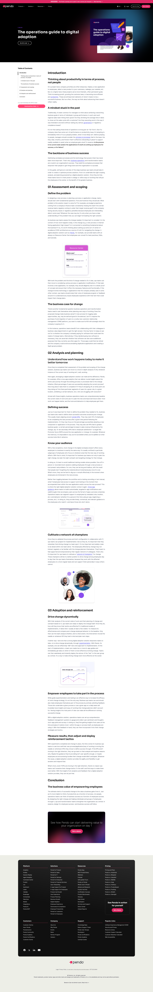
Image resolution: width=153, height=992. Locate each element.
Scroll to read (23, 43)
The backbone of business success (30, 84)
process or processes (83, 137)
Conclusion (22, 96)
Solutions (30, 6)
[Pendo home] (8, 6)
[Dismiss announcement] (151, 1)
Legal (57, 969)
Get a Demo (146, 6)
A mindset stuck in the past (28, 80)
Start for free (135, 6)
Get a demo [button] (76, 831)
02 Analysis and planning (25, 90)
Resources (40, 6)
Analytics (25, 870)
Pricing (50, 6)
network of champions (84, 554)
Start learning (97, 1)
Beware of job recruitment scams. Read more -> (76, 982)
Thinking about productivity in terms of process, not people (31, 76)
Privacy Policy (63, 969)
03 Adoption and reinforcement (27, 93)
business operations (77, 160)
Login (127, 6)
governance (88, 123)
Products (20, 6)
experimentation (84, 643)
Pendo (72, 233)
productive (54, 97)
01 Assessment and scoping (26, 87)
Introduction (22, 72)
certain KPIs (76, 417)
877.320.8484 (93, 969)
